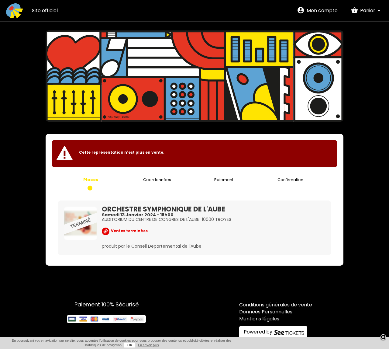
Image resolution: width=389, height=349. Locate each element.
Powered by (258, 332)
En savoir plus (148, 345)
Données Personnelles (265, 312)
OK (129, 345)
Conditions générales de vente (275, 305)
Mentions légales (259, 319)
